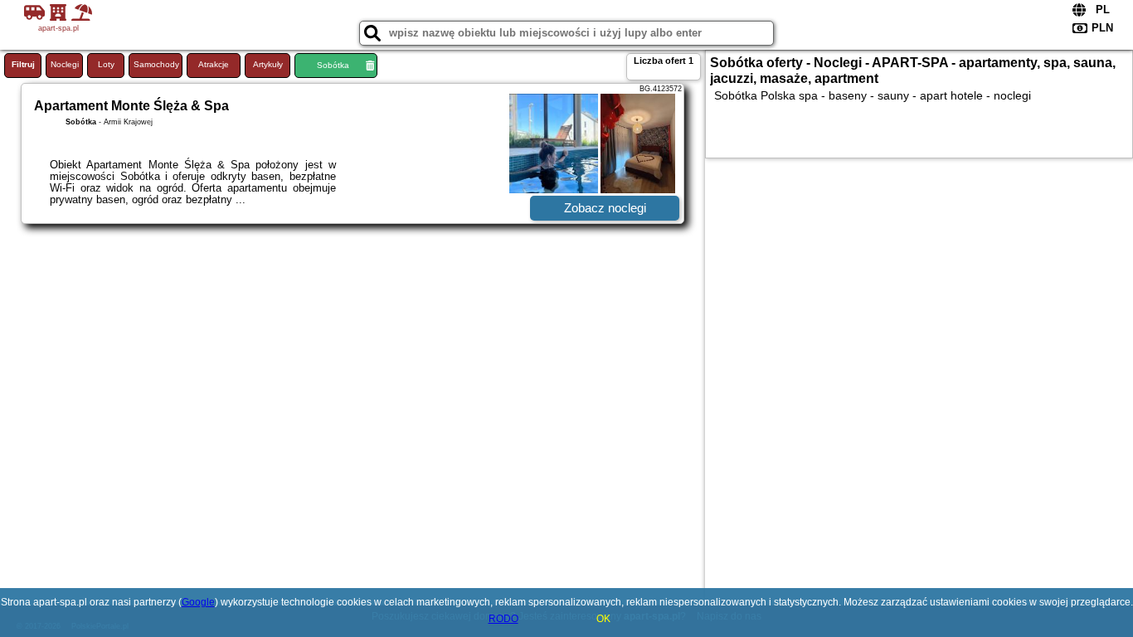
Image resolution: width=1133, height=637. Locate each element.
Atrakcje (213, 64)
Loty (106, 64)
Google (198, 602)
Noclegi (65, 64)
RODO (503, 619)
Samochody (156, 64)
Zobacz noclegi (605, 208)
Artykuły (268, 64)
